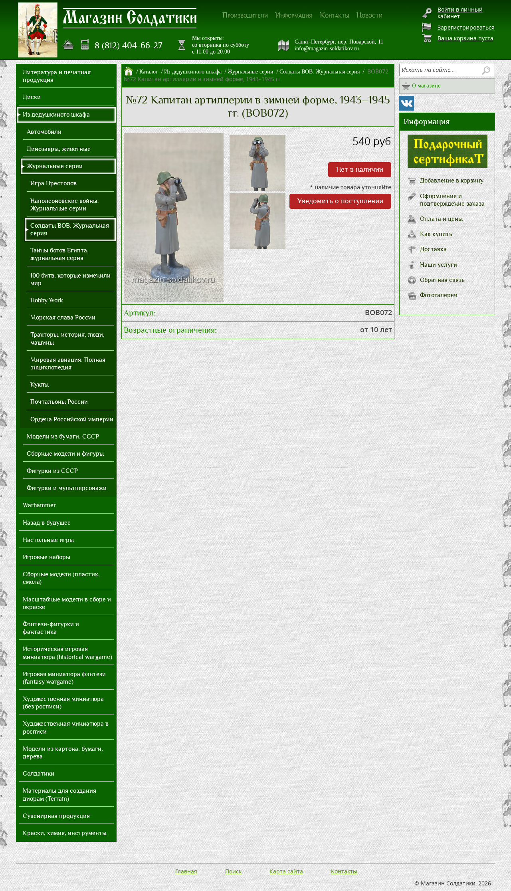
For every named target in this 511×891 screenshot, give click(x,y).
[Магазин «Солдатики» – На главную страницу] (38, 30)
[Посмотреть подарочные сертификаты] (447, 165)
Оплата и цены (441, 218)
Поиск (233, 871)
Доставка (433, 249)
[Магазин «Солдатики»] (130, 18)
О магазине (426, 86)
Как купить (436, 234)
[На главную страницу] (68, 45)
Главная (186, 871)
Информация (293, 15)
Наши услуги (438, 264)
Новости (369, 15)
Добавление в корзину (451, 180)
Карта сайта (286, 871)
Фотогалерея (438, 295)
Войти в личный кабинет (460, 13)
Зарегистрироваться (466, 27)
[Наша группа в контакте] (406, 103)
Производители (245, 15)
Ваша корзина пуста (465, 38)
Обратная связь (442, 280)
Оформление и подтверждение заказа (452, 199)
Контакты (334, 15)
